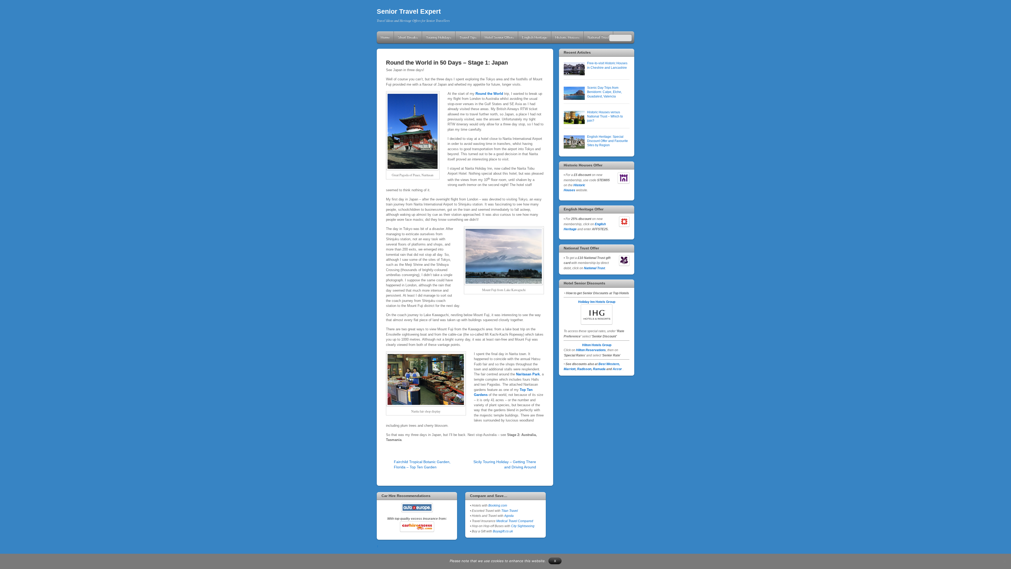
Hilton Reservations (591, 350)
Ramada (599, 369)
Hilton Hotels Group (596, 345)
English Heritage (534, 37)
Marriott (570, 369)
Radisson (584, 369)
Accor (617, 369)
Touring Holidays (438, 37)
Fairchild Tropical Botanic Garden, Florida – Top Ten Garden (422, 464)
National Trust (598, 37)
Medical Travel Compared (514, 521)
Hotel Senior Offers (499, 37)
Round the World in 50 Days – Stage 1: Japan (447, 62)
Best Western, (609, 364)
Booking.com (497, 505)
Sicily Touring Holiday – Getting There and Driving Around (504, 464)
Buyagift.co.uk (503, 531)
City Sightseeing (522, 526)
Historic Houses (567, 37)
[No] (1004, 561)
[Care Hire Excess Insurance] (416, 526)
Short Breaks (408, 37)
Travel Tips (468, 37)
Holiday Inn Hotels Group (596, 301)
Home (385, 37)
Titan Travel (509, 510)
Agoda (508, 515)
